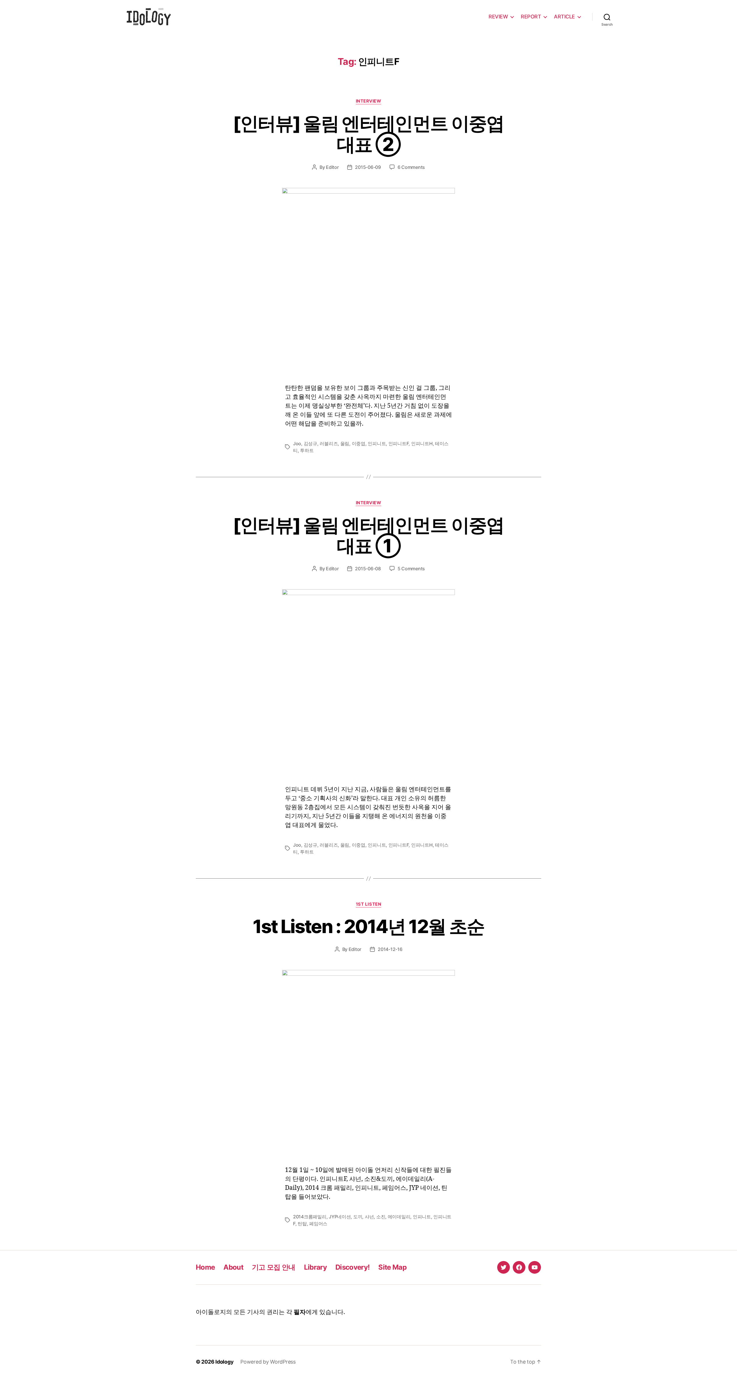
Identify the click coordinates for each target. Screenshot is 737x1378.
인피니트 (377, 443)
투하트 (307, 450)
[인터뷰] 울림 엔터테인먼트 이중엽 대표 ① (368, 535)
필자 (300, 1312)
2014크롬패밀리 (309, 1217)
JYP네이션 (340, 1217)
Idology (224, 1362)
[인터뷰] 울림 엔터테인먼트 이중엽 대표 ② (368, 133)
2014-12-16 (390, 949)
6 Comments (411, 167)
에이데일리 (399, 1217)
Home (205, 1267)
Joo (297, 443)
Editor (332, 167)
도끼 (357, 1217)
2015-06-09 (368, 167)
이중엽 (358, 443)
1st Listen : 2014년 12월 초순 (369, 926)
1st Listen (368, 904)
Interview (368, 101)
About (233, 1267)
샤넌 (369, 1217)
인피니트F (398, 443)
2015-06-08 (368, 568)
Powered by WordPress (268, 1362)
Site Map (392, 1267)
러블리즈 (329, 443)
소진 (380, 1217)
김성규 (310, 443)
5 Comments (411, 568)
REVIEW (498, 17)
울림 (344, 443)
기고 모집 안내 (273, 1267)
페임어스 (318, 1223)
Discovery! (352, 1267)
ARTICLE (564, 17)
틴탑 (302, 1223)
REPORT (531, 17)
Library (315, 1267)
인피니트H (422, 443)
